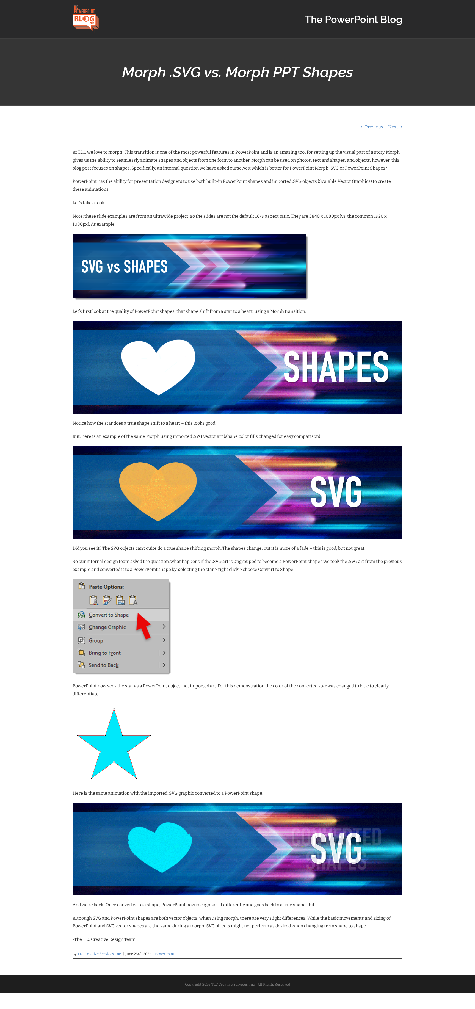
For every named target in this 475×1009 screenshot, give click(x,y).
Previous (374, 126)
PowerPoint (164, 954)
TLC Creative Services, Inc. (100, 954)
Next (393, 126)
